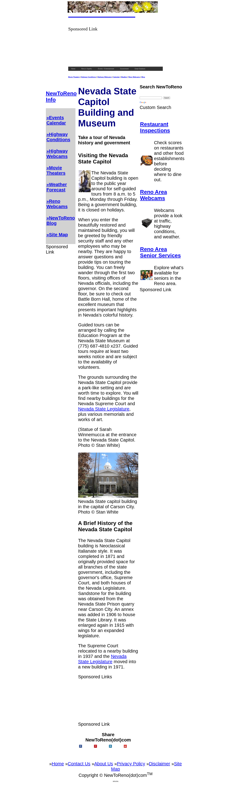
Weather (124, 77)
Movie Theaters (74, 77)
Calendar (116, 77)
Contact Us (79, 763)
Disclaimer (159, 763)
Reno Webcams (134, 77)
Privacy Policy (131, 763)
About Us (103, 763)
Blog (143, 77)
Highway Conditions (88, 77)
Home (58, 763)
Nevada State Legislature (103, 408)
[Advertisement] (115, 48)
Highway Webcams (104, 77)
